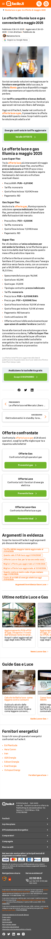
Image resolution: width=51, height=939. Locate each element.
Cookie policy (6, 919)
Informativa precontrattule (10, 927)
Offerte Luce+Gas (25, 507)
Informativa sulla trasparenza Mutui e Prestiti (16, 929)
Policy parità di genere (9, 924)
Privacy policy (6, 917)
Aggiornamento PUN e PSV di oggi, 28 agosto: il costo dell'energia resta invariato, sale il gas (18, 633)
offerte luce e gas (24, 438)
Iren (6, 753)
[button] (3, 4)
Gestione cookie (7, 922)
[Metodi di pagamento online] (25, 860)
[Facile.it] (15, 5)
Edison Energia (11, 762)
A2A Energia (10, 757)
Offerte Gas (25, 453)
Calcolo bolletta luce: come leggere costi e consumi (18, 698)
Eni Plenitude (10, 745)
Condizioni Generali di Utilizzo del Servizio (15, 915)
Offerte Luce (25, 478)
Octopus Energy (12, 770)
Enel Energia (10, 766)
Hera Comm (10, 749)
